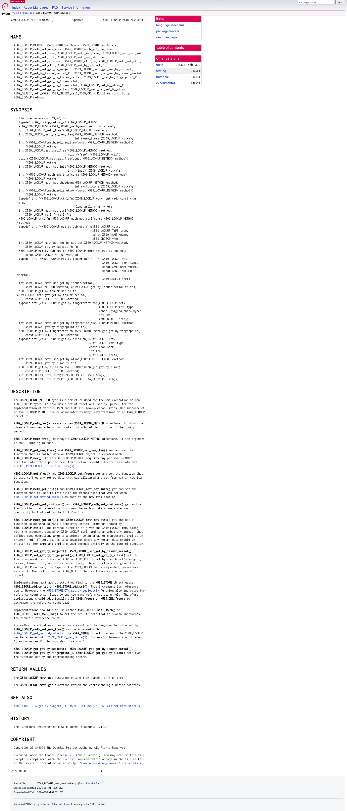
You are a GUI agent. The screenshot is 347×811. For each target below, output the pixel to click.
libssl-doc (28, 12)
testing (17, 12)
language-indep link (170, 25)
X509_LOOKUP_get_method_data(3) (38, 633)
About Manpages (36, 7)
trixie (159, 65)
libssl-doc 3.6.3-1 (94, 783)
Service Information (75, 7)
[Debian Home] (5, 8)
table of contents (170, 48)
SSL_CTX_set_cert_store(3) (121, 706)
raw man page (166, 37)
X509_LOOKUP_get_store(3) (68, 637)
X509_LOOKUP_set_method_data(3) (50, 466)
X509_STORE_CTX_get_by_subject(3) (73, 590)
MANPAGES (17, 1)
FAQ (55, 7)
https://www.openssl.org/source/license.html (104, 763)
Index (16, 7)
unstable (162, 77)
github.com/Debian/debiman (54, 804)
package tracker (167, 31)
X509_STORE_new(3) (83, 706)
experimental (165, 83)
